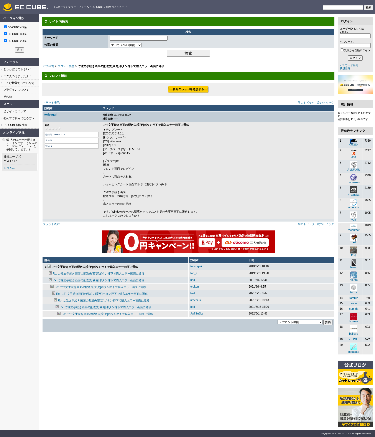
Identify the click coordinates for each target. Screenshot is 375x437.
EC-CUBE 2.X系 (17, 41)
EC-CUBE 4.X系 (17, 27)
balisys (353, 333)
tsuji (353, 255)
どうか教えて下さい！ (17, 69)
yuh (353, 219)
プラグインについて (16, 89)
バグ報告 (48, 66)
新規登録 (345, 68)
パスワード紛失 (349, 65)
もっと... (9, 167)
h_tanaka (353, 194)
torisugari (50, 114)
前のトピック (306, 102)
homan (353, 321)
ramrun (353, 298)
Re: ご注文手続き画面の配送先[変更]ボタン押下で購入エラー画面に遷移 (98, 273)
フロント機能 (66, 66)
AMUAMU (353, 169)
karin (354, 303)
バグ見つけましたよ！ (17, 76)
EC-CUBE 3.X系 (17, 34)
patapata (353, 351)
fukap (353, 267)
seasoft (353, 145)
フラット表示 (51, 102)
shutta (354, 279)
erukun (194, 286)
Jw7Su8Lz (196, 313)
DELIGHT (354, 339)
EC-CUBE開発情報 (15, 125)
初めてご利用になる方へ (19, 118)
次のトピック (325, 102)
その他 (7, 96)
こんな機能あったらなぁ (19, 82)
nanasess (354, 182)
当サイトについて (14, 111)
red (354, 242)
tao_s (193, 273)
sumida (353, 308)
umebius (195, 300)
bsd (192, 279)
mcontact (354, 230)
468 (353, 157)
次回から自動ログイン (357, 50)
